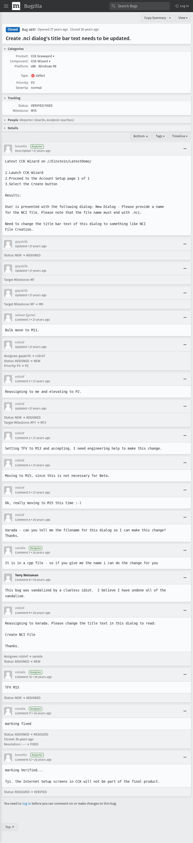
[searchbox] (140, 6)
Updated (21, 246)
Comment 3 (22, 438)
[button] (181, 6)
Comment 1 (22, 319)
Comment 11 (23, 713)
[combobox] (140, 6)
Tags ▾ (160, 136)
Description (23, 151)
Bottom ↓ (141, 136)
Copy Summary (155, 18)
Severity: (22, 88)
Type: (24, 75)
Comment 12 (23, 760)
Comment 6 (22, 520)
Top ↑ (10, 827)
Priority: (22, 83)
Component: (19, 61)
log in (26, 803)
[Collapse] (185, 149)
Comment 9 (22, 613)
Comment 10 (23, 677)
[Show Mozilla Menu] (16, 6)
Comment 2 (22, 381)
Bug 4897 (29, 30)
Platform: (21, 66)
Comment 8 (23, 580)
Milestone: (20, 111)
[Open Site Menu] (6, 6)
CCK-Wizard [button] (41, 61)
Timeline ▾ (180, 136)
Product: (22, 56)
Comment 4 (22, 465)
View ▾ (183, 18)
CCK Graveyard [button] (43, 56)
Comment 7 (22, 552)
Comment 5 (22, 492)
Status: (23, 105)
